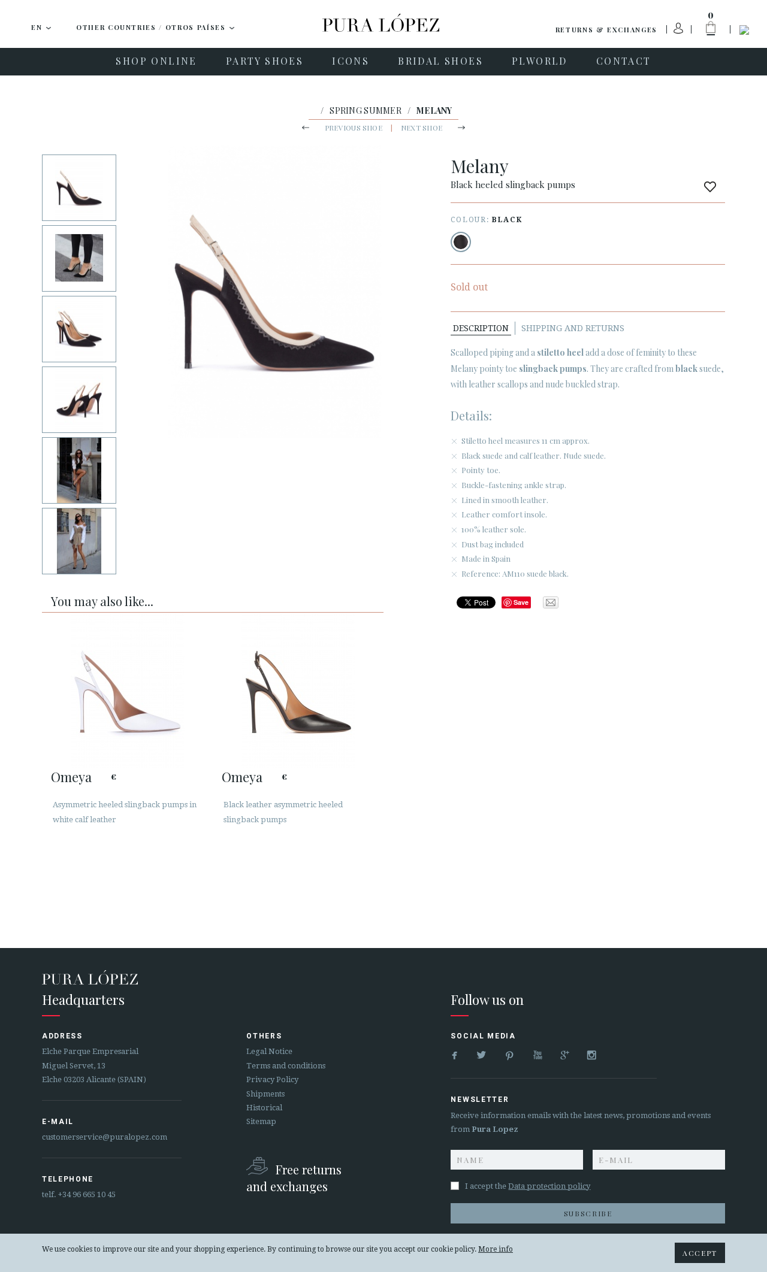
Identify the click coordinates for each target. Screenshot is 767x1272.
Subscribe (588, 1213)
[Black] (461, 242)
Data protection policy (549, 1186)
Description (481, 328)
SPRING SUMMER (365, 110)
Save (521, 602)
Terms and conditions (285, 1065)
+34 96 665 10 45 (87, 1194)
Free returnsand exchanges (294, 1177)
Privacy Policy (272, 1079)
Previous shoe (353, 127)
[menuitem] (156, 61)
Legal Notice (269, 1051)
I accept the (527, 1186)
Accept (700, 1253)
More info (495, 1249)
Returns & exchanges (606, 29)
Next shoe (421, 127)
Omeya (71, 777)
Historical (264, 1107)
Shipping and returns (572, 328)
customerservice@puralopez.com (104, 1136)
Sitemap (261, 1121)
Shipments (265, 1093)
